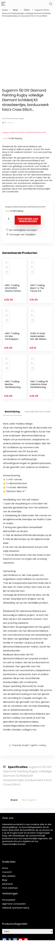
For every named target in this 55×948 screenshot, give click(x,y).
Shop (15, 10)
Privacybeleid (8, 899)
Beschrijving (12, 411)
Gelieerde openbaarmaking (15, 907)
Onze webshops (10, 887)
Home (5, 10)
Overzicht (7, 872)
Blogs (4, 880)
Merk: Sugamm (29, 800)
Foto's (26, 10)
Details (5, 138)
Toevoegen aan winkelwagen (27, 220)
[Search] (50, 4)
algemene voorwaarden (14, 903)
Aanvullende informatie (37, 411)
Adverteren (7, 884)
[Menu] (3, 4)
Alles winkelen (9, 876)
